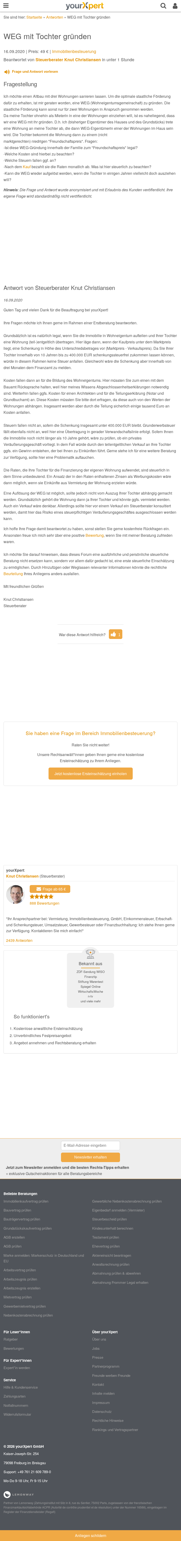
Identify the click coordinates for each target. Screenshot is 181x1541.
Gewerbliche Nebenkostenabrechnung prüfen (127, 1201)
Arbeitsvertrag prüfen (20, 1269)
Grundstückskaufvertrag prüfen (28, 1228)
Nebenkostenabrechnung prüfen (28, 1315)
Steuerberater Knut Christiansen (68, 59)
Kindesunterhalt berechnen (112, 1228)
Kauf (27, 166)
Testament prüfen (105, 1237)
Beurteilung (13, 573)
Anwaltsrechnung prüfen (110, 1264)
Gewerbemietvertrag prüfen (25, 1306)
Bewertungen (14, 1348)
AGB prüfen (12, 1246)
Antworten (54, 17)
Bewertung (95, 535)
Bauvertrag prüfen (17, 1210)
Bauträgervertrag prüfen (22, 1218)
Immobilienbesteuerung (74, 51)
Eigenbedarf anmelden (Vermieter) (118, 1210)
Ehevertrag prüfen (106, 1246)
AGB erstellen (14, 1237)
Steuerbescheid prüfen (109, 1218)
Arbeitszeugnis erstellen (22, 1287)
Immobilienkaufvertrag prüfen (26, 1201)
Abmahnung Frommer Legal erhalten (120, 1282)
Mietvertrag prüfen (18, 1296)
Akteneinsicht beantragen (111, 1255)
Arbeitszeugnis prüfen (20, 1279)
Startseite (34, 17)
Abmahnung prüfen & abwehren (116, 1273)
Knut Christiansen (22, 876)
